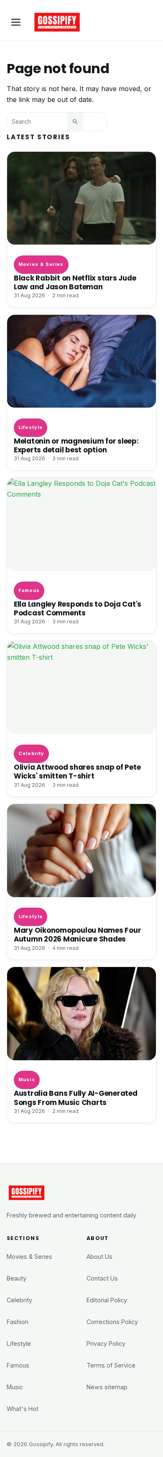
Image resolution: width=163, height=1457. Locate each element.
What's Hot (22, 1408)
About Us (99, 1256)
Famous (29, 590)
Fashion (17, 1321)
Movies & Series (41, 264)
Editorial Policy (107, 1300)
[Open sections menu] (16, 22)
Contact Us (102, 1278)
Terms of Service (111, 1365)
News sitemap (107, 1387)
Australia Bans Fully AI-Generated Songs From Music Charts (76, 1098)
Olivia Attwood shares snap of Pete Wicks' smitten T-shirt (77, 772)
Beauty (16, 1278)
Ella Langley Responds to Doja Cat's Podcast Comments (77, 609)
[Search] (75, 121)
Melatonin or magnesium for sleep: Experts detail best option (76, 445)
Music (26, 1079)
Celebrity (31, 753)
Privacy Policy (106, 1343)
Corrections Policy (112, 1321)
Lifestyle (30, 427)
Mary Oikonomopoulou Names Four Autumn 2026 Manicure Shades (77, 935)
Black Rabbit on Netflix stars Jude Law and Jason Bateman (75, 282)
